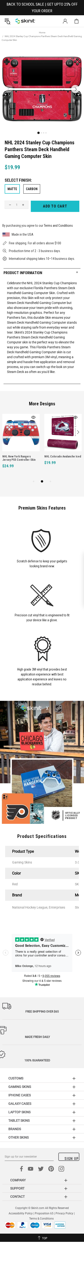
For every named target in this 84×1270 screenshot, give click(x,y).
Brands (14, 1129)
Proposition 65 (44, 1213)
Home (42, 32)
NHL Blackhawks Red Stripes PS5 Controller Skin (29, 458)
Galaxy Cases (19, 1103)
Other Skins (18, 1137)
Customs (15, 1078)
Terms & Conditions (41, 1218)
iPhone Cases (19, 1095)
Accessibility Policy (21, 1213)
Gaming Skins (19, 1087)
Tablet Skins (19, 1120)
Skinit (25, 21)
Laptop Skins (19, 1112)
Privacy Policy (64, 1213)
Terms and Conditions (58, 225)
